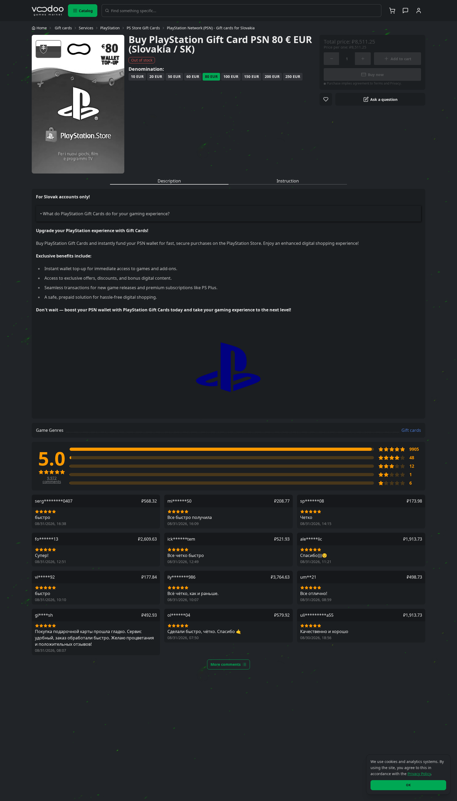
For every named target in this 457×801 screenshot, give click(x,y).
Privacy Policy (419, 773)
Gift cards (411, 430)
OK (408, 785)
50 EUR (174, 76)
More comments (226, 664)
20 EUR (155, 76)
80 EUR (211, 76)
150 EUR (251, 76)
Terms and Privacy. (387, 83)
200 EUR (272, 76)
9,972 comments (52, 480)
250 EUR (292, 76)
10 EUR (137, 76)
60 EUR (192, 76)
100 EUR (230, 76)
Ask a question (383, 99)
